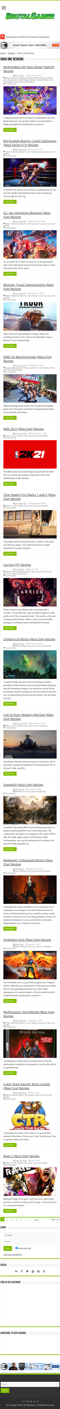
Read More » (10, 130)
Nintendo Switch (25, 78)
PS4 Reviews (23, 80)
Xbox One (42, 152)
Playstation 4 (13, 80)
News (7, 78)
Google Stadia (10, 368)
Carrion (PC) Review (17, 565)
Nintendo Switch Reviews (43, 78)
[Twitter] (27, 1271)
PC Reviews (40, 571)
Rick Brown (19, 644)
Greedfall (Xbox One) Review (23, 785)
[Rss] (16, 1271)
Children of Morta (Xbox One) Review (29, 639)
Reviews (11, 53)
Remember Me (24, 1248)
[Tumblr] (43, 1271)
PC (26, 152)
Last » (36, 1219)
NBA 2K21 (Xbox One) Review (23, 429)
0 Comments (11, 84)
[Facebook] (21, 1271)
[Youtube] (32, 1271)
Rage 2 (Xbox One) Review (21, 1156)
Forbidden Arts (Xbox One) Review (27, 940)
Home (3, 53)
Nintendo (14, 78)
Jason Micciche (21, 150)
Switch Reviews (42, 80)
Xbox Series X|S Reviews (24, 82)
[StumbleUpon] (38, 1271)
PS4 (29, 152)
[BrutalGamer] (30, 15)
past (5, 80)
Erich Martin (19, 76)
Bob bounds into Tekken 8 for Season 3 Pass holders (27, 37)
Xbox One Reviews (15, 370)
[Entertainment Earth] (30, 45)
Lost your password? (13, 1254)
